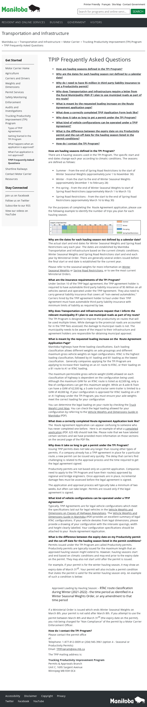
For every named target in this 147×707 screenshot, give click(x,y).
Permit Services (14, 92)
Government (76, 22)
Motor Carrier (71, 42)
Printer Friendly (92, 4)
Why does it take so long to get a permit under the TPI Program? (96, 117)
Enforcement (13, 102)
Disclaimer (30, 696)
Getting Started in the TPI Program (19, 137)
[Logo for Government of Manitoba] (21, 11)
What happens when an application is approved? (21, 145)
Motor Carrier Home (17, 68)
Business (56, 22)
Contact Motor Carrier (18, 174)
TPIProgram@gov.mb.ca (70, 649)
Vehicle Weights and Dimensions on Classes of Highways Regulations (90, 511)
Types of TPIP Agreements (15, 129)
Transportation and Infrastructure (40, 42)
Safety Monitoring (16, 97)
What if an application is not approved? (20, 153)
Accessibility (12, 696)
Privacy (61, 696)
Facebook (23, 701)
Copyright (47, 696)
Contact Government (134, 4)
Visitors (96, 22)
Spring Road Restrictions (88, 270)
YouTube (38, 701)
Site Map (116, 4)
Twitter (9, 701)
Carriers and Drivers (17, 78)
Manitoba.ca (9, 42)
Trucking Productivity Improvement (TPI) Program (112, 42)
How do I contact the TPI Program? (78, 143)
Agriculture (12, 73)
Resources (11, 179)
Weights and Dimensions (12, 85)
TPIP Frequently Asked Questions (21, 161)
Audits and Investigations (13, 109)
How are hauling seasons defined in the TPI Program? (89, 69)
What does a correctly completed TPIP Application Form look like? (97, 112)
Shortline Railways (16, 169)
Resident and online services (23, 22)
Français (106, 4)
